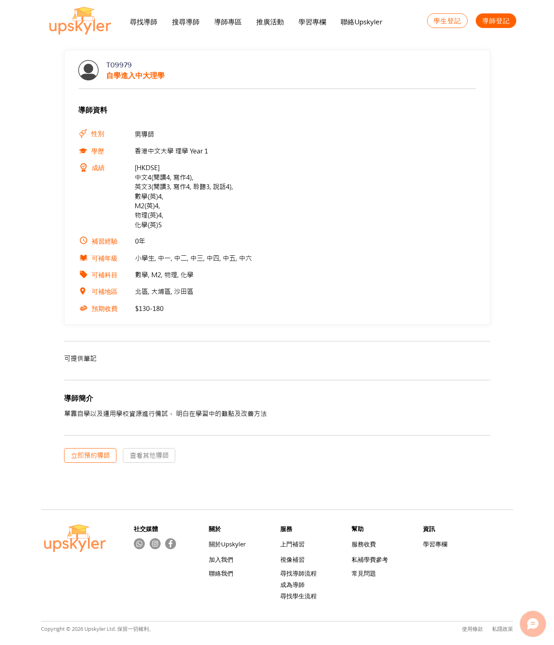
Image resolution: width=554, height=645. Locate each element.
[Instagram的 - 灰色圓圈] (155, 543)
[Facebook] (170, 543)
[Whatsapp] (139, 543)
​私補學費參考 (370, 559)
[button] (270, 22)
